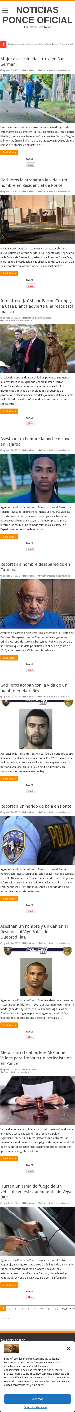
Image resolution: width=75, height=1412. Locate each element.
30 (56, 1308)
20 (49, 1308)
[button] (69, 1348)
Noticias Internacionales (38, 317)
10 (41, 1308)
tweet (29, 158)
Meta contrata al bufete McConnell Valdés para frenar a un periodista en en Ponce (36, 1058)
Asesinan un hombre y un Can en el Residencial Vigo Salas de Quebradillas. (34, 932)
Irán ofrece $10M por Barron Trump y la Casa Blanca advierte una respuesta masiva (37, 306)
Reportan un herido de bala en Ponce (35, 806)
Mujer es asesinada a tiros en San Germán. (31, 44)
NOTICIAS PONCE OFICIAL (37, 15)
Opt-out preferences (35, 1407)
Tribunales (30, 1069)
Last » (5, 1318)
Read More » (9, 152)
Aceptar (37, 1399)
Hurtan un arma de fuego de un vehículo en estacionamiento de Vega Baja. (35, 1191)
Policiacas (30, 70)
